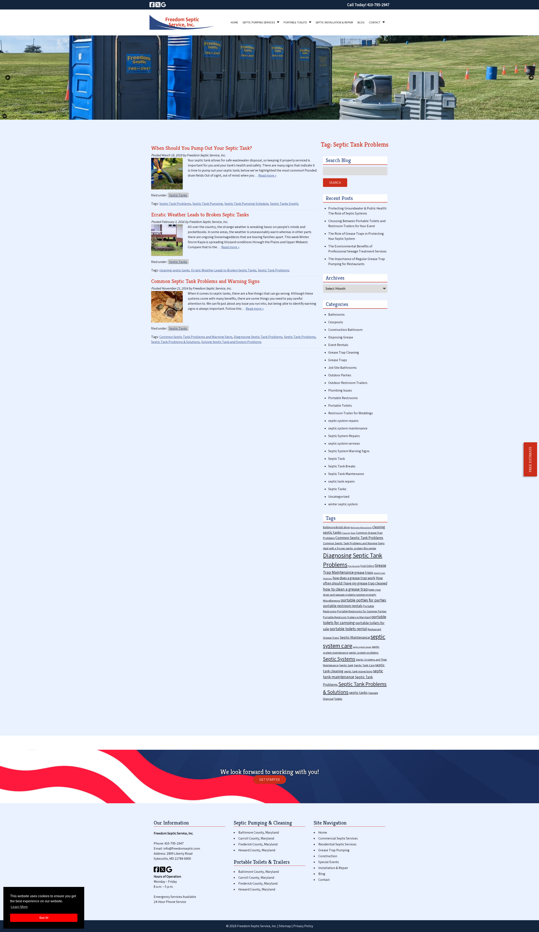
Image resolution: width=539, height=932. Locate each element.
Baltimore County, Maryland (258, 832)
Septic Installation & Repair (334, 22)
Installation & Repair (333, 868)
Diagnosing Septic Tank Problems (258, 337)
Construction (327, 856)
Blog (361, 22)
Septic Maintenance (355, 637)
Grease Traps (337, 360)
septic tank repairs (341, 481)
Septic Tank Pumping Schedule (246, 203)
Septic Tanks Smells (284, 203)
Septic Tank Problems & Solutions (175, 342)
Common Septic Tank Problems (359, 537)
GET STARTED (269, 779)
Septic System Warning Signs (349, 451)
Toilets (338, 699)
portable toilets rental (348, 628)
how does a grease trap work (354, 578)
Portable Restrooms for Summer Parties (361, 611)
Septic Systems (339, 659)
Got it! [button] (43, 917)
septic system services (344, 443)
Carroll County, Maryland (256, 838)
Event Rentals (338, 345)
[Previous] (7, 77)
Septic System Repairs (344, 436)
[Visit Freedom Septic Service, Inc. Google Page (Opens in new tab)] (163, 4)
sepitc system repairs (343, 420)
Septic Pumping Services (259, 22)
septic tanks (358, 692)
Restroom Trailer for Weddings (350, 413)
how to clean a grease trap (345, 589)
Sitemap (285, 926)
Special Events (328, 862)
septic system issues (362, 646)
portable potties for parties (363, 600)
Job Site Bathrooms (342, 367)
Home (234, 22)
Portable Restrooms (343, 398)
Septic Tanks (178, 195)
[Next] (531, 77)
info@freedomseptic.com (181, 848)
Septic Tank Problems (175, 203)
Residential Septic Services (337, 844)
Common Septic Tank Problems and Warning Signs (205, 281)
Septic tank (346, 665)
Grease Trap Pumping (334, 850)
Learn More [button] (19, 907)
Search (335, 182)
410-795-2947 (174, 843)
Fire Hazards (354, 566)
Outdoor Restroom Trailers (347, 383)
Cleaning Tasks (348, 532)
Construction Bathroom (345, 329)
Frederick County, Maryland (258, 844)
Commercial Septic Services (338, 838)
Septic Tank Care (364, 665)
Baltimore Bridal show (336, 527)
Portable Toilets (295, 22)
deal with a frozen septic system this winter (349, 548)
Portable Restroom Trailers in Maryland (347, 617)
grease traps (363, 572)
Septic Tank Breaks (341, 466)
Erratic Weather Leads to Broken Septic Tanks (200, 214)
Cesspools (335, 322)
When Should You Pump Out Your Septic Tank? (201, 148)
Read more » (267, 175)
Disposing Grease (340, 337)
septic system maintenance (347, 428)
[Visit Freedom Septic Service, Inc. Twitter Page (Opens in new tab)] (158, 5)
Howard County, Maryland (256, 850)
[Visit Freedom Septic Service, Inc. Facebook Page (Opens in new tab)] (152, 5)
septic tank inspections (358, 671)
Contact (374, 22)
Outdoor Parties (339, 375)
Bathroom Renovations (361, 527)
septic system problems (363, 652)
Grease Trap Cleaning (343, 352)
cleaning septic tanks (174, 270)
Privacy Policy (303, 926)
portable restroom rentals (343, 605)
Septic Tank (336, 458)
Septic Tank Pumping (207, 203)
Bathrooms (336, 314)
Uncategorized (338, 496)
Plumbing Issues (340, 390)
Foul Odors (367, 566)
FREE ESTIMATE (530, 459)
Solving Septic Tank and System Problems (231, 342)
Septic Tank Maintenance (346, 474)
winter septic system (343, 504)
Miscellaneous (331, 600)
